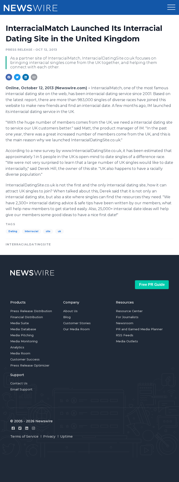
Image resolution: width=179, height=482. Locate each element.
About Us (70, 311)
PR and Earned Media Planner (139, 329)
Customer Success (25, 359)
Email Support (21, 389)
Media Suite (19, 323)
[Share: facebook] (8, 77)
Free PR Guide (152, 285)
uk (59, 231)
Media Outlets (127, 341)
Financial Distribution (26, 317)
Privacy (49, 436)
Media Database (23, 329)
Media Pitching (22, 335)
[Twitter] (19, 428)
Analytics (17, 347)
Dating (12, 231)
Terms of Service (24, 436)
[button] (171, 7)
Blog (67, 317)
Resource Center (129, 311)
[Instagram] (33, 428)
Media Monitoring (24, 341)
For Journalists (127, 317)
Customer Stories (77, 323)
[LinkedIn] (26, 428)
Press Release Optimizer (29, 365)
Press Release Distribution (31, 311)
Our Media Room (76, 329)
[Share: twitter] (17, 77)
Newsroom (124, 323)
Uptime (66, 436)
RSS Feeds (124, 335)
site (48, 231)
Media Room (20, 353)
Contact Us (19, 383)
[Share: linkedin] (25, 77)
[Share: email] (34, 77)
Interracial (31, 231)
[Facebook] (13, 428)
